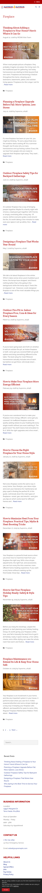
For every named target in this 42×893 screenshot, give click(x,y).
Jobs (5, 869)
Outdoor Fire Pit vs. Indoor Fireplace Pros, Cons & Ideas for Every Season (19, 313)
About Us (6, 862)
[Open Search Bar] (36, 7)
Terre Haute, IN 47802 (11, 811)
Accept (6, 889)
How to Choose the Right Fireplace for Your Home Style (19, 451)
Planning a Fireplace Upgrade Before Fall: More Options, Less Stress (19, 104)
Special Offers (8, 867)
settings (16, 886)
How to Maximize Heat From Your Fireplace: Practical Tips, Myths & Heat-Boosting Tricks (21, 521)
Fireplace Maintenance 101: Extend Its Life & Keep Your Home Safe (21, 661)
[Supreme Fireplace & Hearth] (13, 7)
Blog (5, 864)
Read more (8, 85)
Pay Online (7, 872)
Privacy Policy (8, 874)
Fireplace (9, 91)
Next (14, 730)
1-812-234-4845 (9, 840)
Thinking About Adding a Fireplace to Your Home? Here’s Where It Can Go (19, 30)
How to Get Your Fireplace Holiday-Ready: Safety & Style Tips (18, 592)
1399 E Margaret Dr (10, 809)
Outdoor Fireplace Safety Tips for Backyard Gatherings (20, 174)
